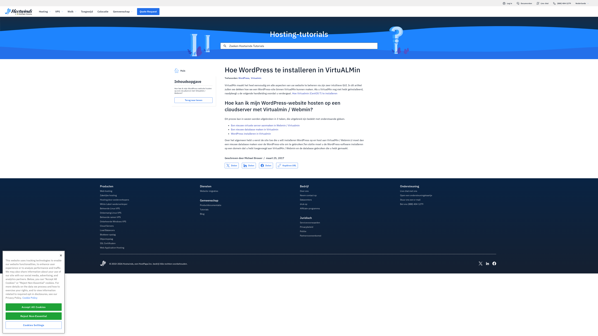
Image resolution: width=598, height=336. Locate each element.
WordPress (243, 78)
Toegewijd (87, 11)
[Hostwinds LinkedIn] (485, 264)
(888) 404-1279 (564, 3)
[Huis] (19, 12)
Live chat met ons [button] (408, 191)
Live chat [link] (544, 3)
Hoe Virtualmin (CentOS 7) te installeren (314, 93)
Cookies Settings (33, 325)
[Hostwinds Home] (103, 263)
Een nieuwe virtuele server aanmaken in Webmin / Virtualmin (265, 125)
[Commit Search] (225, 46)
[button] (148, 11)
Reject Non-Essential (33, 316)
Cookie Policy (29, 297)
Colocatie (102, 11)
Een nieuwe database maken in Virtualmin (254, 129)
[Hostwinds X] (479, 264)
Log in (509, 3)
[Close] (60, 255)
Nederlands (581, 3)
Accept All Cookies (33, 307)
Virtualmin (256, 78)
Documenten (526, 3)
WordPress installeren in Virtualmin (251, 133)
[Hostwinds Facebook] (492, 264)
